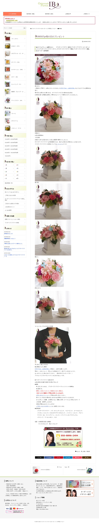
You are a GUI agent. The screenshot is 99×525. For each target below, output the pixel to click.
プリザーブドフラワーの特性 (12, 222)
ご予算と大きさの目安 (10, 195)
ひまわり (15, 46)
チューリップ (16, 84)
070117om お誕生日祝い (67, 88)
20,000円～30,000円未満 (11, 142)
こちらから (60, 144)
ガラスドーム (14, 120)
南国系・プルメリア (14, 93)
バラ (14, 38)
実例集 (60, 28)
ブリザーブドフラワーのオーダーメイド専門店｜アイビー (44, 28)
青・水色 (83, 451)
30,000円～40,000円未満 (11, 146)
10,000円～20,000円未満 (11, 139)
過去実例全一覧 (8, 183)
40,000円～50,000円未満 (11, 149)
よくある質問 (8, 210)
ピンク (78, 451)
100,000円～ (8, 156)
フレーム (13, 113)
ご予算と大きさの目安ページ (44, 406)
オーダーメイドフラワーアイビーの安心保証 (14, 199)
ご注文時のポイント (10, 207)
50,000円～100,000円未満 (11, 152)
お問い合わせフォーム (42, 395)
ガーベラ (15, 62)
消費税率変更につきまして (9, 238)
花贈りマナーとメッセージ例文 (12, 219)
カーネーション (16, 69)
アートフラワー (16, 100)
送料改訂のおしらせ (8, 233)
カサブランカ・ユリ (14, 55)
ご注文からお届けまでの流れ (12, 203)
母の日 (88, 451)
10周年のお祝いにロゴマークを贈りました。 (13, 243)
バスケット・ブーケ (15, 128)
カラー (14, 77)
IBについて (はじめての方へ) (12, 192)
